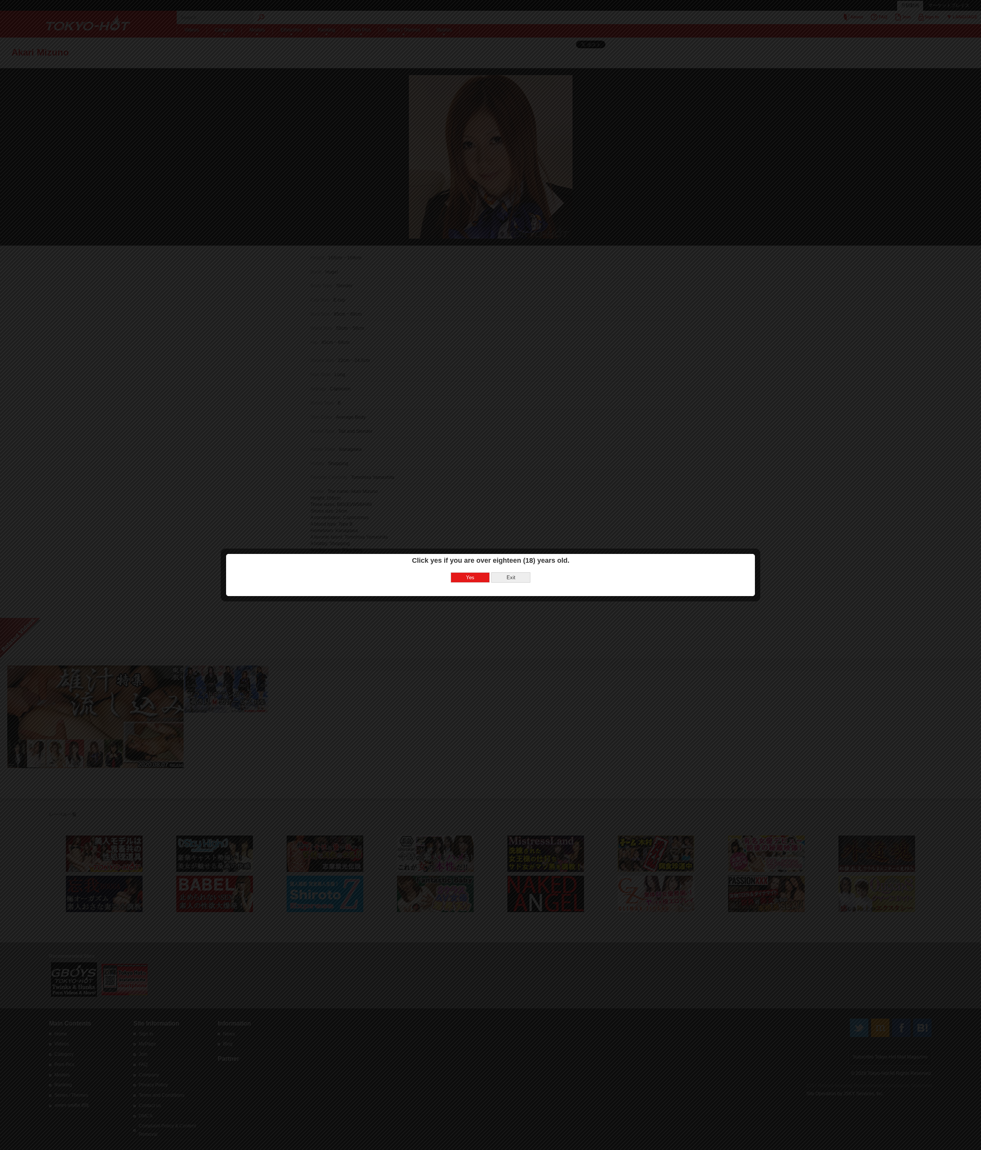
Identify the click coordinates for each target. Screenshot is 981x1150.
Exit (511, 577)
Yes (470, 577)
